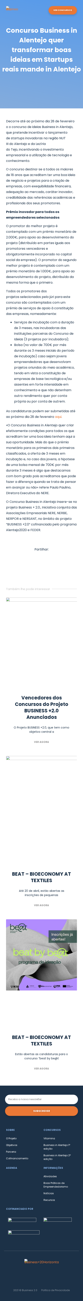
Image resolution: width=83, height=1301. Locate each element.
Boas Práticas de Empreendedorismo (56, 1184)
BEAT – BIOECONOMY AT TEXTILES (41, 877)
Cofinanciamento (17, 1158)
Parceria (11, 1151)
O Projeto (11, 1138)
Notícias (49, 1193)
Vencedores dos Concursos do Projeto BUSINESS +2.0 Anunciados (41, 707)
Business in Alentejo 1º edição (57, 1146)
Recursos (49, 1200)
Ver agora (41, 742)
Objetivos (11, 1145)
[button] (44, 10)
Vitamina (49, 1138)
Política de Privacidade (55, 1290)
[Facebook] (41, 1277)
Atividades (50, 1176)
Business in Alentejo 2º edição (57, 1157)
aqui (58, 416)
